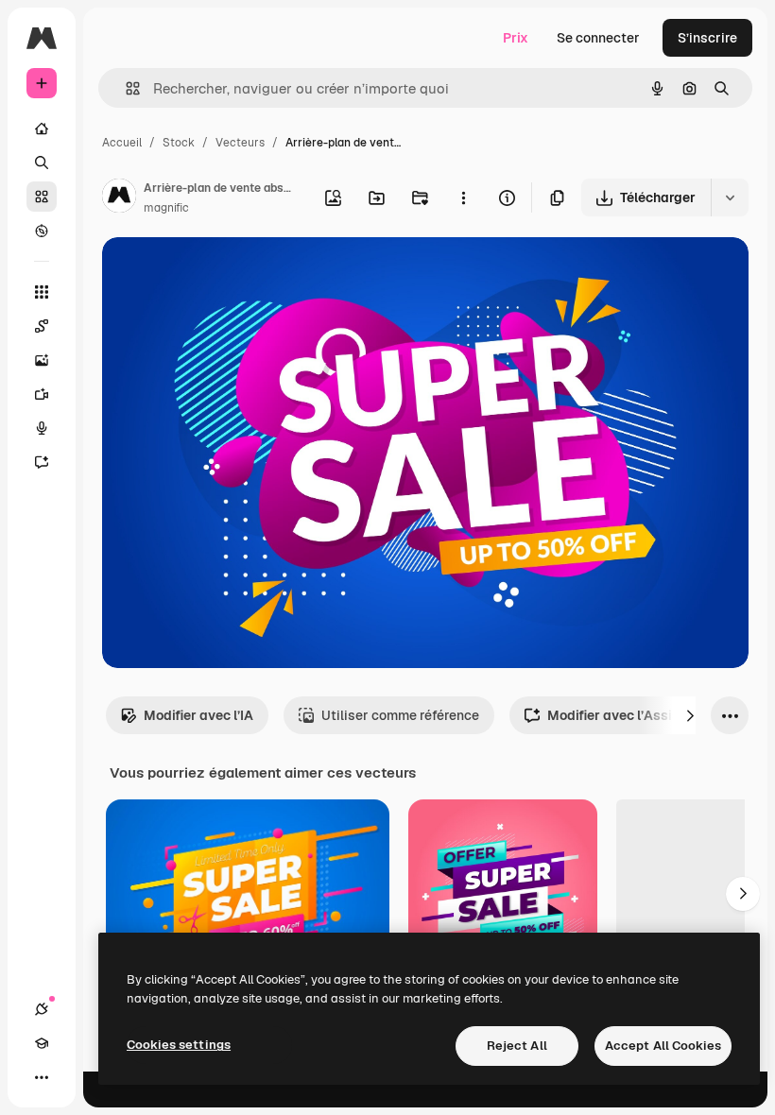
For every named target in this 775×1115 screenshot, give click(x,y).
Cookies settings (179, 1045)
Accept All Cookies (663, 1046)
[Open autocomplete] (125, 88)
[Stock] (41, 196)
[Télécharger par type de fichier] (730, 197)
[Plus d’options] (463, 197)
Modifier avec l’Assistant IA (634, 715)
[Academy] (41, 1043)
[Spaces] (41, 326)
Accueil (122, 142)
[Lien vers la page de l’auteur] (119, 198)
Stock (179, 142)
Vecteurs (240, 142)
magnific (166, 207)
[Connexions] (41, 1009)
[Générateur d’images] (41, 360)
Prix (515, 37)
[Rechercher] (41, 162)
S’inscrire (707, 37)
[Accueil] (41, 128)
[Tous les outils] (41, 292)
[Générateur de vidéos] (41, 394)
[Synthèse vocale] (41, 428)
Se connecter (598, 37)
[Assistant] (41, 462)
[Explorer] (41, 230)
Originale (227, 274)
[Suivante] (690, 715)
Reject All (517, 1046)
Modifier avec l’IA (198, 715)
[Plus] (41, 1077)
